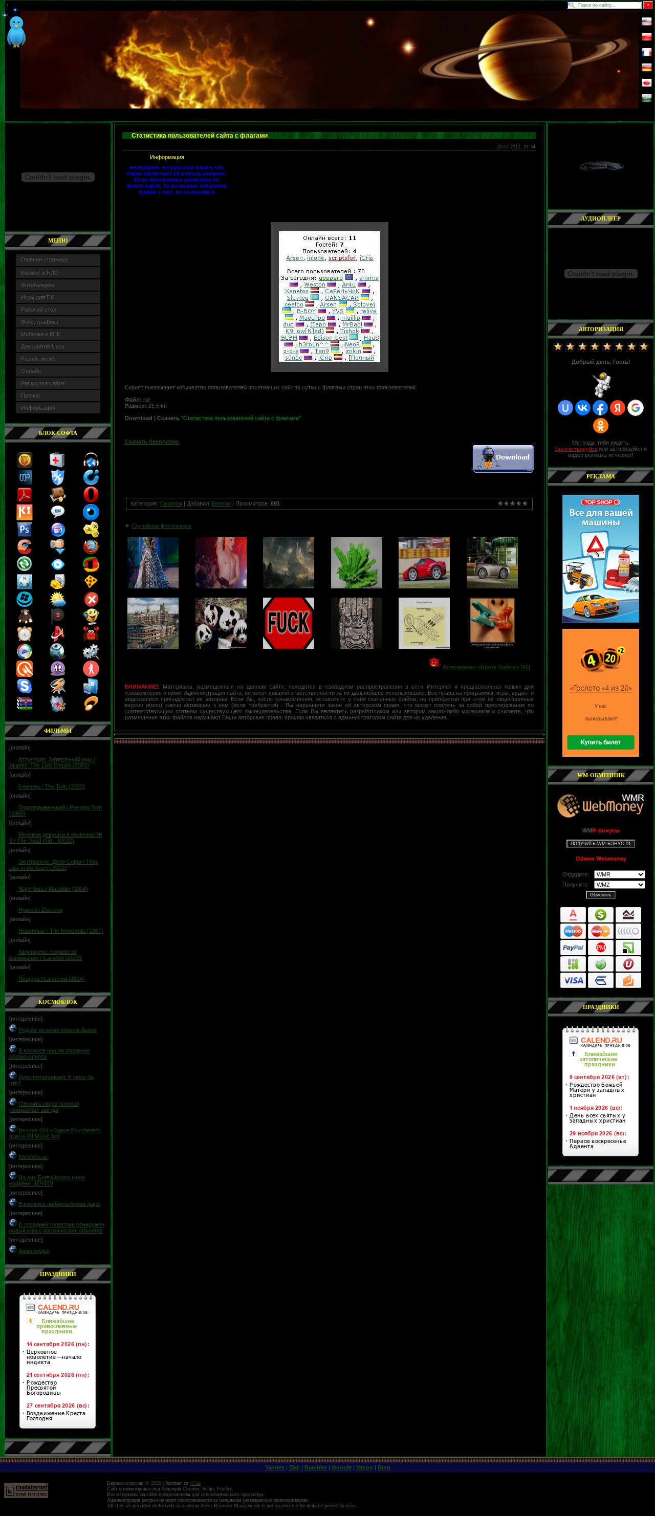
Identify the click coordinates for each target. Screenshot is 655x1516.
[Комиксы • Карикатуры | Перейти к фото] (424, 647)
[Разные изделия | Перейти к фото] (356, 647)
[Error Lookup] (91, 605)
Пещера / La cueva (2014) (51, 979)
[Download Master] (58, 553)
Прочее (30, 395)
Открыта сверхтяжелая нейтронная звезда (44, 1107)
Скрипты (171, 503)
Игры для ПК (37, 297)
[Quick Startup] (91, 483)
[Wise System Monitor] (58, 570)
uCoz (195, 1483)
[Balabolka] (91, 623)
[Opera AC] (91, 501)
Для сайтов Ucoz (43, 346)
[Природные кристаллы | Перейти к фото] (356, 586)
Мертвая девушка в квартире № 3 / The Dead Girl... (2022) (55, 837)
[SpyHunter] (58, 657)
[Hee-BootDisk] (58, 466)
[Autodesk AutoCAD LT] (58, 640)
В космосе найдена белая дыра (59, 1204)
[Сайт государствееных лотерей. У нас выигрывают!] (601, 693)
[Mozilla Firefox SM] (91, 553)
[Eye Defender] (91, 518)
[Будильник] (24, 640)
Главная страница (44, 259)
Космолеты (33, 1157)
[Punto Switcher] (58, 623)
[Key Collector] (24, 518)
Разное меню (38, 359)
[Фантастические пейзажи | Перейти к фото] (288, 586)
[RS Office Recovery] (91, 570)
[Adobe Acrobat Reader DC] (24, 501)
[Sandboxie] (91, 588)
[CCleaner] (24, 553)
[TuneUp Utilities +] (91, 536)
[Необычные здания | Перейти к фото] (153, 647)
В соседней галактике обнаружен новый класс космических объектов (56, 1227)
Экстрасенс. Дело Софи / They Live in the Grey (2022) (54, 865)
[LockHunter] (91, 657)
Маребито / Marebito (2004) (53, 889)
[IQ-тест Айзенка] (24, 623)
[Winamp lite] (58, 692)
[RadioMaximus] (91, 466)
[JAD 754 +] (91, 710)
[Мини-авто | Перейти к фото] (424, 586)
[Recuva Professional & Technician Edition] (58, 588)
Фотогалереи (37, 285)
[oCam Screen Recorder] (58, 518)
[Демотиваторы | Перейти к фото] (492, 647)
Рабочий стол (38, 309)
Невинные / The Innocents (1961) (60, 931)
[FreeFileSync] (24, 570)
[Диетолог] (24, 675)
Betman (221, 503)
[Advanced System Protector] (24, 466)
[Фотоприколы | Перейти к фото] (221, 586)
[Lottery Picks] (24, 588)
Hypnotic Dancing (40, 910)
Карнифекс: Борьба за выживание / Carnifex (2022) (45, 955)
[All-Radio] (24, 657)
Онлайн (31, 371)
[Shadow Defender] (58, 710)
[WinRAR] (24, 710)
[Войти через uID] (565, 407)
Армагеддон (34, 1251)
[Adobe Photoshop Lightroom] (24, 536)
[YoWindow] (58, 605)
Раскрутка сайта (42, 383)
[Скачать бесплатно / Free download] (503, 471)
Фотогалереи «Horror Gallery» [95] (486, 667)
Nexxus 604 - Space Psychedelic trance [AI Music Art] (55, 1133)
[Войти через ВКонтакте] (583, 407)
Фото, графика (39, 322)
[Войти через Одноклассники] (600, 425)
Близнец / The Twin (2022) (51, 786)
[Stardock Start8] (24, 605)
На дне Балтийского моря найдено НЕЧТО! (47, 1180)
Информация (38, 408)
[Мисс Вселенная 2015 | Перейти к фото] (153, 586)
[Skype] (24, 692)
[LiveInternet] (26, 1496)
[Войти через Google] (635, 408)
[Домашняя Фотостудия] (58, 536)
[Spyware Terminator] (58, 483)
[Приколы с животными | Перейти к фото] (221, 647)
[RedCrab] (91, 640)
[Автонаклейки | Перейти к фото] (288, 647)
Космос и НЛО (40, 273)
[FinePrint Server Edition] (91, 692)
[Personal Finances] (58, 501)
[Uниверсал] (91, 675)
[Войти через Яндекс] (617, 407)
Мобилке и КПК (40, 334)
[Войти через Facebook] (600, 407)
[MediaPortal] (24, 483)
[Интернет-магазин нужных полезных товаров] (601, 559)
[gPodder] (58, 675)
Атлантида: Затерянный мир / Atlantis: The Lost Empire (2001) (52, 762)
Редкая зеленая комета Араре (57, 1030)
